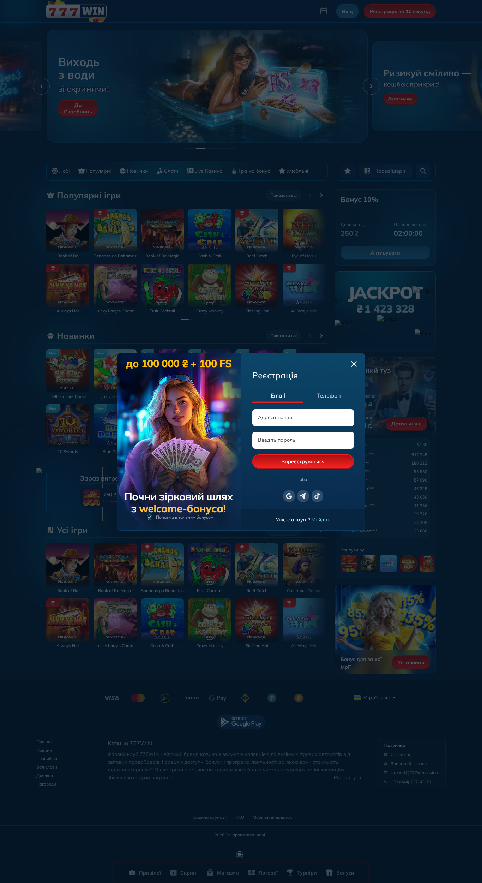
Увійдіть (321, 520)
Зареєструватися (303, 461)
